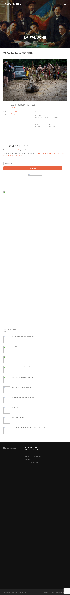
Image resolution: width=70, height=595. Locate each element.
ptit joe (13, 107)
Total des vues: (30, 453)
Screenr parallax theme (50, 592)
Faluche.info (12, 4)
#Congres (13, 114)
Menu (65, 4)
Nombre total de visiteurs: (33, 456)
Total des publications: (32, 462)
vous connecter (15, 150)
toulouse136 (14, 111)
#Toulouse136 (22, 114)
